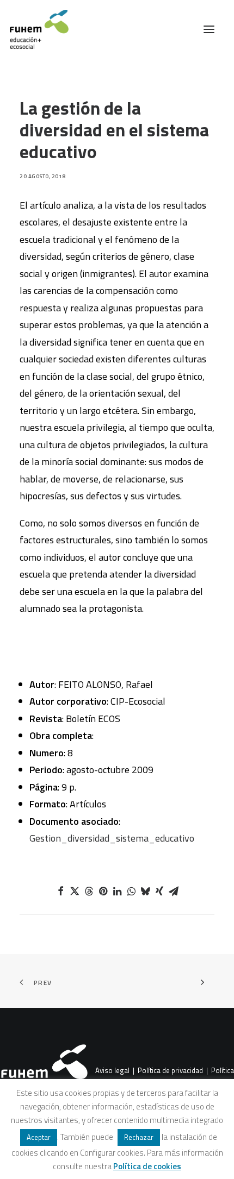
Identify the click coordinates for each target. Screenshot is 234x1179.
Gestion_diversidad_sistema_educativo (111, 838)
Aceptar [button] (39, 1137)
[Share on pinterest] (102, 891)
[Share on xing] (159, 891)
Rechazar (138, 1137)
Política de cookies (147, 1166)
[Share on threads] (88, 891)
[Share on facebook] (60, 891)
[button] (209, 29)
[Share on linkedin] (117, 891)
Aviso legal (112, 1070)
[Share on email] (173, 891)
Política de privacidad (170, 1070)
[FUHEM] (34, 29)
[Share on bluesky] (145, 891)
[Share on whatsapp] (131, 891)
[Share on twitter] (74, 891)
